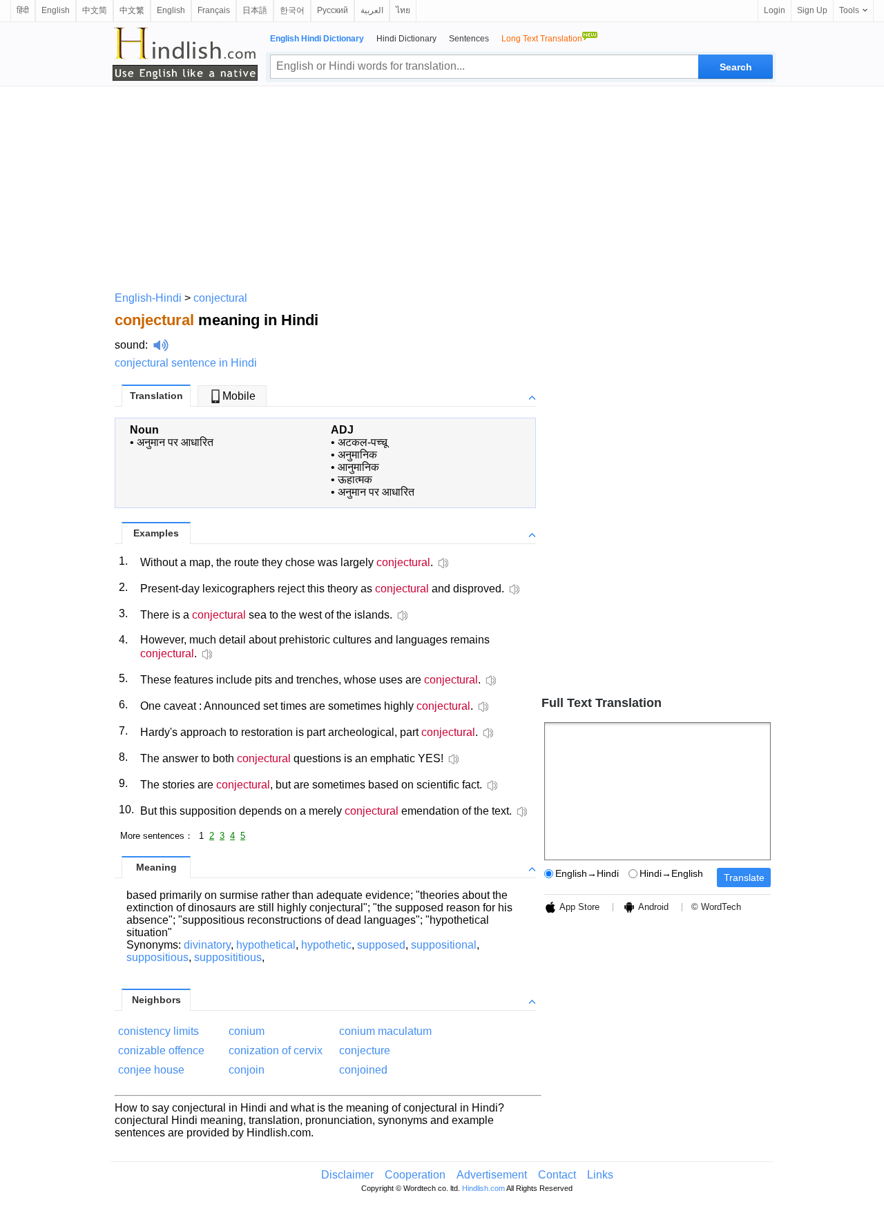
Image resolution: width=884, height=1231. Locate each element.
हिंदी (23, 10)
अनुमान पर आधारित (175, 442)
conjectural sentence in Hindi (186, 363)
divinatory (207, 945)
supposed (381, 945)
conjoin (247, 1070)
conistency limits (158, 1031)
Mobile (239, 396)
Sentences (469, 38)
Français (214, 10)
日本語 (254, 10)
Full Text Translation (601, 703)
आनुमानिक (358, 467)
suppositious (157, 957)
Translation (156, 395)
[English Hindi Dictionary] (185, 53)
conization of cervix (276, 1050)
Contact (557, 1175)
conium (247, 1031)
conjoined (363, 1070)
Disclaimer (347, 1175)
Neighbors (156, 999)
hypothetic (326, 945)
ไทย (403, 10)
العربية (372, 10)
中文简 (94, 10)
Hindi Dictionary (406, 38)
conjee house (151, 1070)
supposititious (228, 957)
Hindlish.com (483, 1188)
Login (774, 10)
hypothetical (266, 945)
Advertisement (492, 1175)
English (55, 10)
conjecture (364, 1050)
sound (130, 345)
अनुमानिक (357, 455)
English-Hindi (148, 298)
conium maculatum (385, 1031)
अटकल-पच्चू (362, 442)
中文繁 (131, 10)
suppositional (444, 945)
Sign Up (812, 10)
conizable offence (161, 1050)
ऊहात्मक (355, 479)
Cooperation (415, 1175)
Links (600, 1175)
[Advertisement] (442, 186)
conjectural (220, 298)
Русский (332, 10)
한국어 (292, 10)
